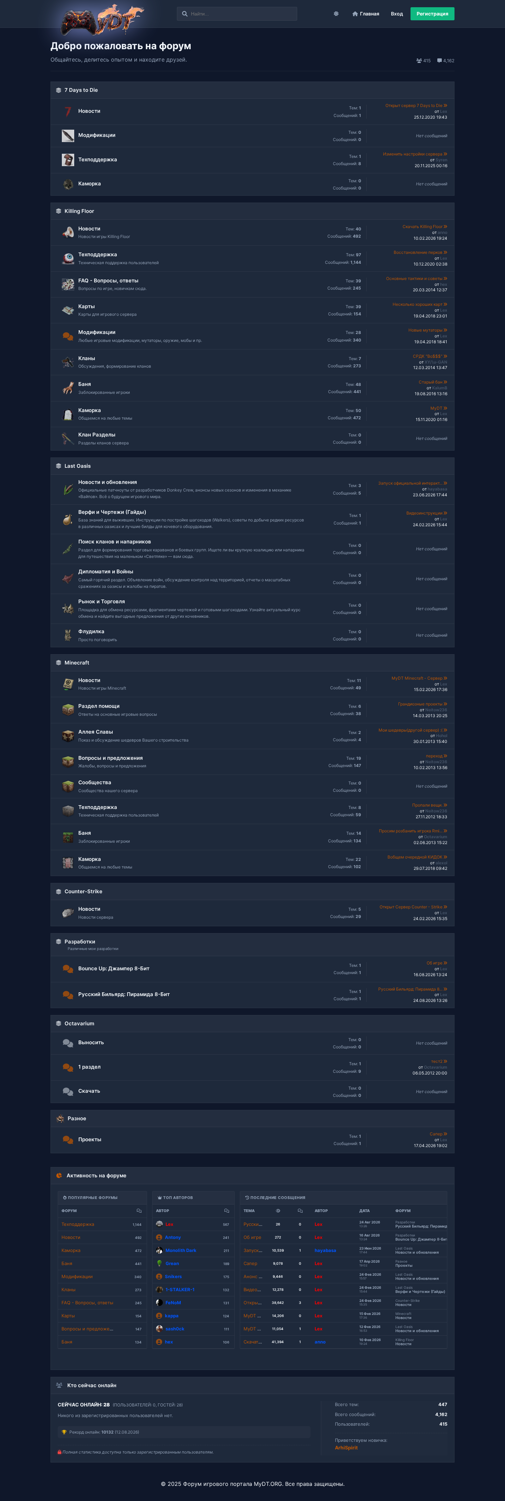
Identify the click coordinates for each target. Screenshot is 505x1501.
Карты (86, 306)
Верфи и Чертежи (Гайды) (112, 512)
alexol (441, 862)
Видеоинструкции (425, 513)
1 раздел (89, 1066)
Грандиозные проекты (421, 703)
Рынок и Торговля (101, 601)
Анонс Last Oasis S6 (266, 1276)
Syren (441, 159)
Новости (89, 111)
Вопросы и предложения (110, 758)
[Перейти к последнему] (445, 105)
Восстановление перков (419, 252)
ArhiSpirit (346, 1447)
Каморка (89, 183)
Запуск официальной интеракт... (411, 483)
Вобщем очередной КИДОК (416, 857)
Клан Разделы (96, 434)
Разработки (80, 941)
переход (435, 755)
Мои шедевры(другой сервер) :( (411, 730)
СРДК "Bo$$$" (428, 356)
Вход (397, 14)
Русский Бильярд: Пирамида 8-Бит (124, 994)
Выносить (91, 1042)
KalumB (439, 387)
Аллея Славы (95, 731)
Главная (369, 14)
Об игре (435, 962)
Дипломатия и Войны (105, 571)
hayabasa (437, 489)
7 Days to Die (81, 90)
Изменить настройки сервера (413, 153)
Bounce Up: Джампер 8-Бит (113, 968)
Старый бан (431, 382)
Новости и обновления (107, 482)
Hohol (441, 735)
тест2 (437, 1061)
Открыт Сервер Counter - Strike (412, 906)
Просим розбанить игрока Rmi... (411, 830)
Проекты (89, 1139)
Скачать (89, 1091)
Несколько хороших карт (418, 304)
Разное (77, 1118)
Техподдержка (97, 159)
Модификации (96, 135)
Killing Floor (79, 211)
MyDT (437, 408)
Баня (84, 384)
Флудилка (91, 631)
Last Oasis (78, 466)
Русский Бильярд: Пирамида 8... (411, 989)
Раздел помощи (99, 706)
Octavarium (435, 836)
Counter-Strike (83, 891)
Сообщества (94, 782)
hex (443, 284)
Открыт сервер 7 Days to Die (414, 105)
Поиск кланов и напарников (114, 541)
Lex (443, 111)
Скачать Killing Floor (423, 226)
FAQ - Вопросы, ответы (108, 280)
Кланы (86, 358)
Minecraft (77, 662)
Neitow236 (436, 709)
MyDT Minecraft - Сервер (418, 678)
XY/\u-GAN (436, 362)
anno (442, 232)
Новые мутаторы (426, 330)
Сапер (437, 1133)
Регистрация (432, 14)
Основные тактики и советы (415, 278)
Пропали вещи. (428, 805)
